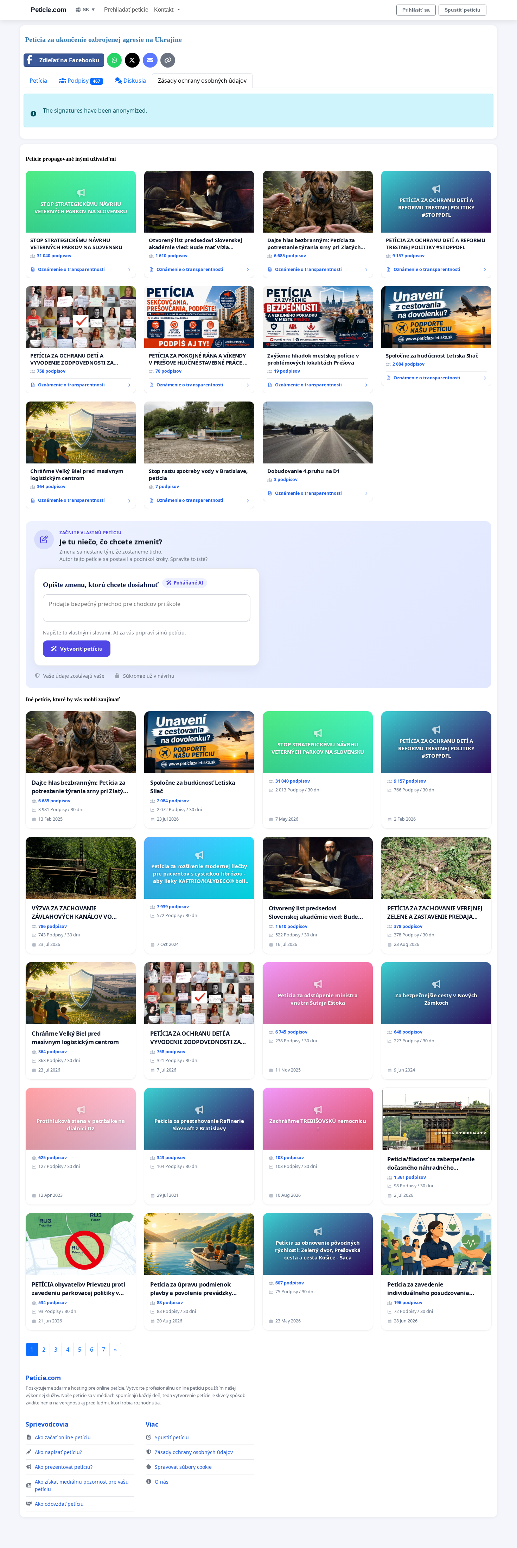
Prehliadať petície (126, 10)
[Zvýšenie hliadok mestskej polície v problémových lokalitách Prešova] (318, 339)
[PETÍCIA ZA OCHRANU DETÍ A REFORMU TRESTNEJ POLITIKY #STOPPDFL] (436, 224)
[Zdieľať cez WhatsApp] (114, 60)
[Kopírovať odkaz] (167, 60)
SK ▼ (89, 9)
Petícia (38, 80)
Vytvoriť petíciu (81, 648)
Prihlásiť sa (416, 10)
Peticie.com (48, 9)
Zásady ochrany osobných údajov (202, 80)
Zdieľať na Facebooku (69, 60)
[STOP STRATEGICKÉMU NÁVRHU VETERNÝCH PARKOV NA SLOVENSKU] (81, 224)
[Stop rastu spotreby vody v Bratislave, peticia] (199, 455)
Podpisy (83, 80)
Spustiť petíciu (462, 10)
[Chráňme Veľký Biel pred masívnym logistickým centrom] (81, 455)
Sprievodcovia (47, 1424)
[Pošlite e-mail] (150, 60)
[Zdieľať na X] (132, 60)
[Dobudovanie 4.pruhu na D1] (318, 451)
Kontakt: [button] (165, 10)
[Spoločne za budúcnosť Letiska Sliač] (436, 336)
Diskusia (134, 80)
